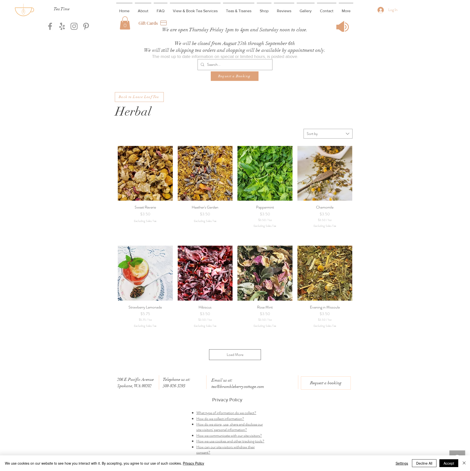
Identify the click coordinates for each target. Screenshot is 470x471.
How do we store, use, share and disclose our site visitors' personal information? (229, 426)
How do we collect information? (220, 418)
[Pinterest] (86, 26)
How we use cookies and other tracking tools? (230, 441)
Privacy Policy (193, 463)
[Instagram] (74, 26)
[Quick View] (145, 173)
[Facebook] (50, 26)
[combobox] (328, 134)
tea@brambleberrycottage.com (238, 386)
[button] (124, 23)
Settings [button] (402, 463)
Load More (235, 354)
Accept (449, 463)
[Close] (464, 463)
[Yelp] (62, 26)
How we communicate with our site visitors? (229, 435)
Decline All (424, 463)
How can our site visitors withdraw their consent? (225, 449)
